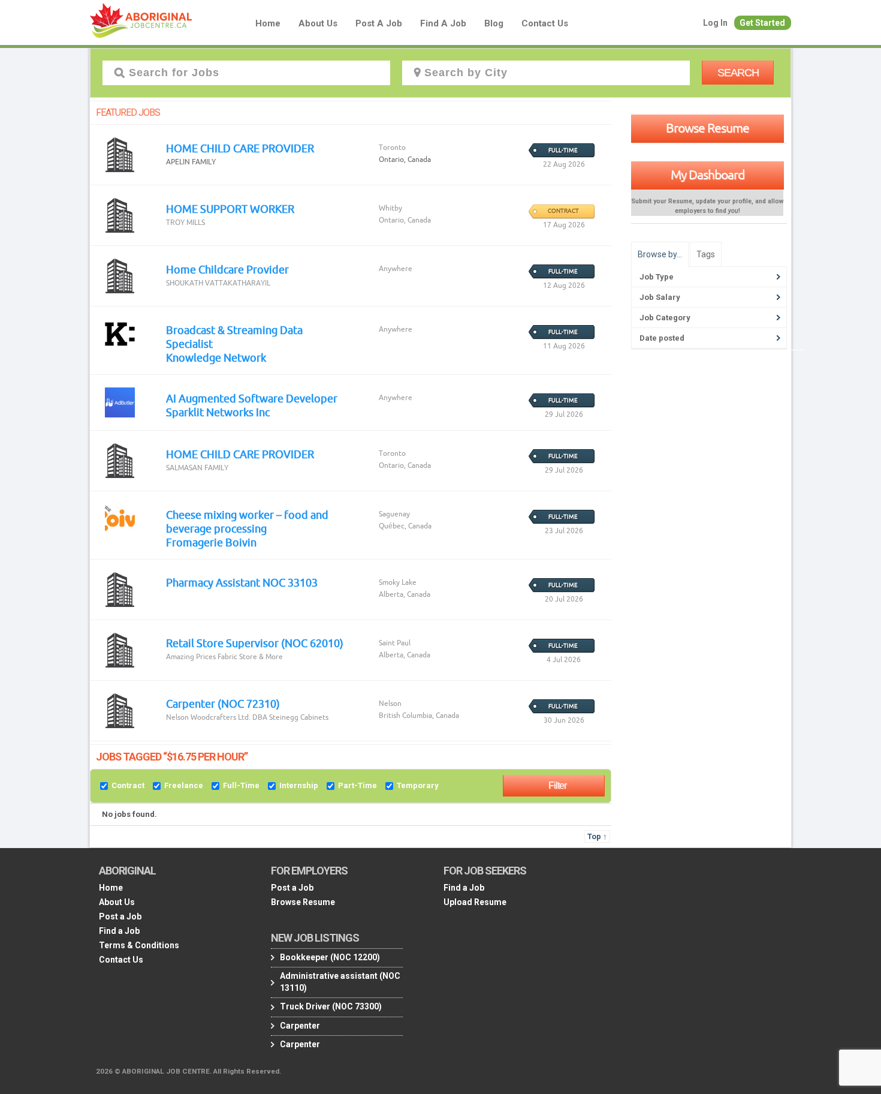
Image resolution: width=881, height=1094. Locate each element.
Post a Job (378, 23)
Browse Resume (707, 128)
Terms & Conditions (139, 945)
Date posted (661, 337)
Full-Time (241, 785)
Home (267, 23)
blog (493, 23)
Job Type (656, 276)
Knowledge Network (216, 357)
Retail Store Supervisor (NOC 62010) (254, 643)
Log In (715, 23)
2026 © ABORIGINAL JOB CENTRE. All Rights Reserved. (188, 1071)
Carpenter (300, 1025)
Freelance (183, 785)
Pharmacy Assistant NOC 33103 (242, 582)
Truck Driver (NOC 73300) (331, 1006)
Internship (298, 785)
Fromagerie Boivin (211, 542)
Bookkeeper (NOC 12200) (330, 957)
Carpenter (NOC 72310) (223, 704)
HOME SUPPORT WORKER (230, 209)
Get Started (762, 23)
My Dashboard (707, 174)
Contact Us (544, 23)
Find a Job (443, 23)
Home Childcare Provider (227, 269)
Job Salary (659, 297)
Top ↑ (597, 836)
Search (738, 73)
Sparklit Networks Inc (218, 412)
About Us (317, 23)
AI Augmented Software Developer (251, 398)
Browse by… (660, 254)
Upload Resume (474, 902)
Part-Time (357, 785)
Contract (127, 785)
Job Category (664, 317)
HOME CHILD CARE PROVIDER (240, 148)
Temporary (418, 785)
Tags (705, 254)
